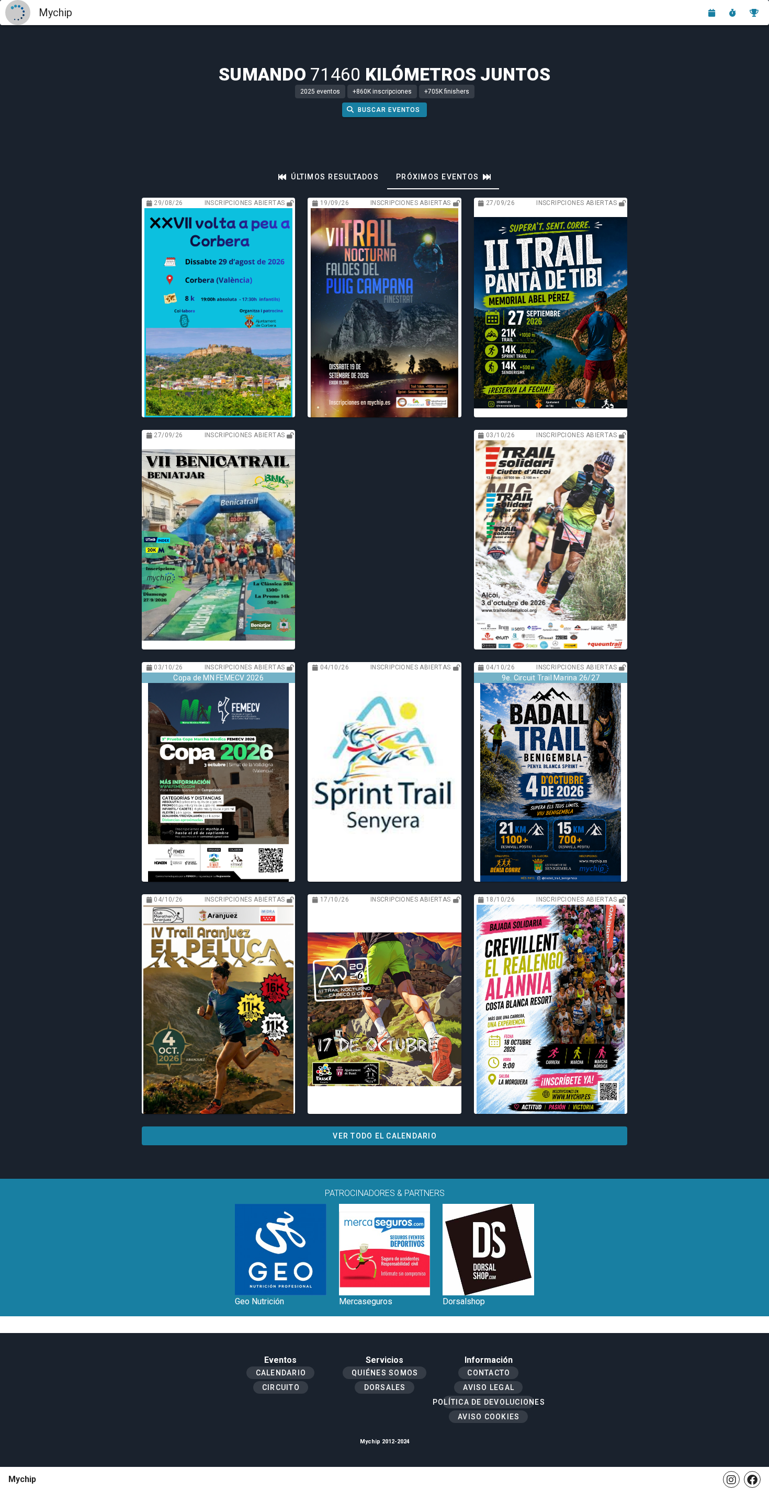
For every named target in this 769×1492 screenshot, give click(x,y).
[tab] (328, 176)
